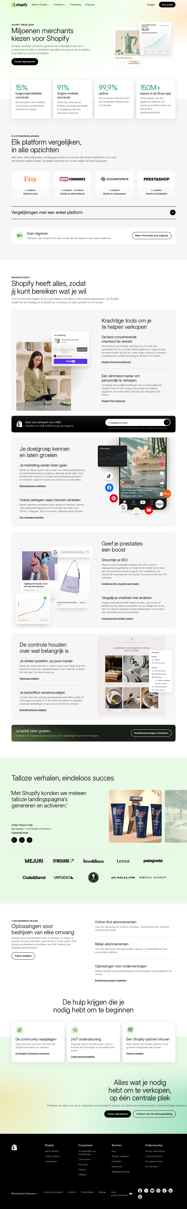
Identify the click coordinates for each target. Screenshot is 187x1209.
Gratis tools (117, 1166)
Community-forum (153, 1156)
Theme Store (84, 1159)
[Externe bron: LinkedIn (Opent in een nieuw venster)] (171, 1191)
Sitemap (102, 1192)
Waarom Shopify (39, 4)
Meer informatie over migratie (151, 235)
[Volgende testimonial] (29, 840)
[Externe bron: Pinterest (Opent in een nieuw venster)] (140, 1197)
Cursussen (116, 1161)
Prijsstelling (75, 4)
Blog (114, 1151)
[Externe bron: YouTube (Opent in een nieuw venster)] (152, 1191)
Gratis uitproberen (25, 61)
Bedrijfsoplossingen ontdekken (151, 733)
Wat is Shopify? (52, 1151)
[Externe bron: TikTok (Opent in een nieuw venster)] (164, 1191)
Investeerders (51, 1161)
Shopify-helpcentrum (155, 1151)
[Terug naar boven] (14, 1147)
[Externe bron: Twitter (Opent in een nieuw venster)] (146, 1191)
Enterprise (90, 4)
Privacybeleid (87, 1192)
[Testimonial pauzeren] (22, 840)
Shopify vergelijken (120, 1156)
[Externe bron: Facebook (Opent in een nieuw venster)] (140, 1191)
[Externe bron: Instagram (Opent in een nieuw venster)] (158, 1191)
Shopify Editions (52, 1156)
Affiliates (82, 1174)
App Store (83, 1164)
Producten (59, 4)
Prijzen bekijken (23, 956)
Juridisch (72, 1192)
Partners (82, 1169)
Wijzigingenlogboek (121, 1171)
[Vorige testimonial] (14, 840)
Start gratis (167, 4)
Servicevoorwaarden (53, 1192)
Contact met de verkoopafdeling (154, 1114)
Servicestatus (151, 1166)
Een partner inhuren (154, 1161)
